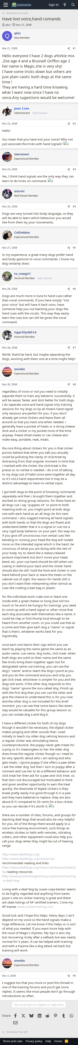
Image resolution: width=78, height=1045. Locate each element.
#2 (74, 123)
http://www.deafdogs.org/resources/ (28, 858)
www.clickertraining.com (35, 907)
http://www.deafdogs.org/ (21, 854)
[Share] (68, 48)
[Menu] (6, 5)
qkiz (7, 25)
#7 (74, 347)
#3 (74, 169)
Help (48, 1041)
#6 (74, 289)
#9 (74, 975)
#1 (74, 48)
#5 (74, 247)
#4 (74, 206)
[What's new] (65, 5)
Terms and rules (12, 1041)
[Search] (73, 5)
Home (58, 1041)
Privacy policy (34, 1041)
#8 (74, 384)
